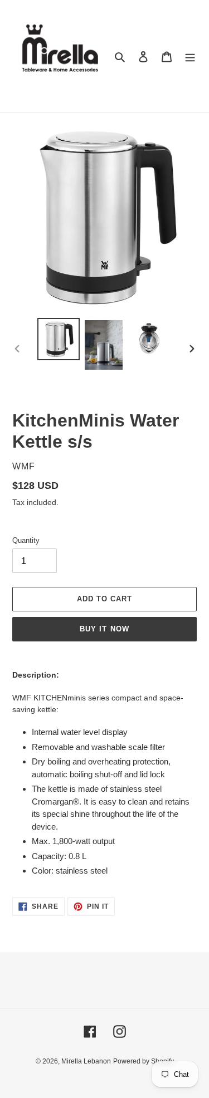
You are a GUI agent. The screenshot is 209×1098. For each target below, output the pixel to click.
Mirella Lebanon (86, 1061)
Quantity (26, 540)
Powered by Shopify (143, 1061)
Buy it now (104, 629)
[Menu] (190, 56)
